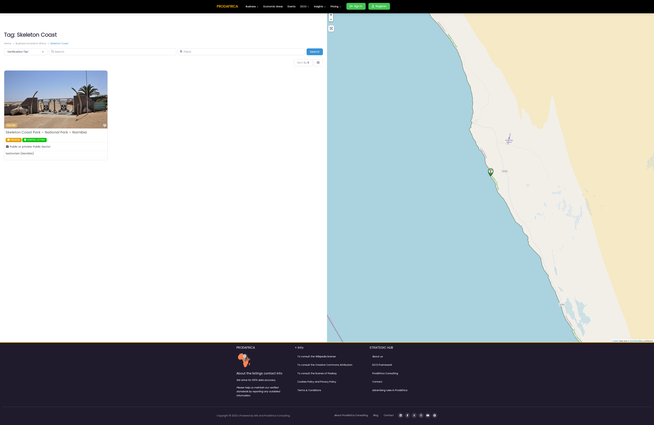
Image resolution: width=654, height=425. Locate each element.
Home (7, 43)
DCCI (303, 6)
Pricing (334, 6)
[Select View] (318, 62)
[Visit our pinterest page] (434, 415)
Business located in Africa (31, 43)
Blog (375, 415)
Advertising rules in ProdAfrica (389, 390)
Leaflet (615, 340)
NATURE (11, 125)
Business (251, 6)
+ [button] (331, 15)
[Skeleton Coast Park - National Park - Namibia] (490, 172)
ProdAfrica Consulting (385, 373)
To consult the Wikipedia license (316, 356)
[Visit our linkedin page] (400, 415)
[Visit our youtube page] (428, 415)
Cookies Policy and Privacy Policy (316, 381)
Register (381, 6)
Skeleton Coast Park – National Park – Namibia (46, 132)
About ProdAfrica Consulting (351, 415)
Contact (377, 381)
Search (316, 52)
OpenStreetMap (636, 340)
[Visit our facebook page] (407, 415)
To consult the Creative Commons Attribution (324, 365)
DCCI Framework (382, 365)
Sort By (302, 63)
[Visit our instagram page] (421, 415)
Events (291, 6)
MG (256, 415)
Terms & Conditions (309, 390)
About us (377, 356)
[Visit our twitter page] (414, 415)
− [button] (331, 19)
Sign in (358, 6)
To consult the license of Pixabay (317, 373)
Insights (318, 6)
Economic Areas (273, 6)
